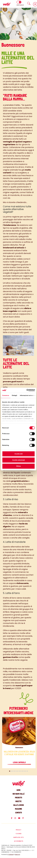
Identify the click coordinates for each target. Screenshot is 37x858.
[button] (29, 3)
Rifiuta (18, 466)
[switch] (32, 433)
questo (6, 236)
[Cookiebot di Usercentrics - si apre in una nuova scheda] (26, 390)
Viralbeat (10, 854)
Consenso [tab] (5, 395)
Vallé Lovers (18, 805)
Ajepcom (17, 854)
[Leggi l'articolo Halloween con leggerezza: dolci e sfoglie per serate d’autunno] (19, 731)
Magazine (18, 809)
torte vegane (21, 660)
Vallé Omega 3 (17, 261)
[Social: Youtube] (20, 819)
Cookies (18, 834)
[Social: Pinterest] (24, 819)
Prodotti (18, 797)
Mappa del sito (18, 837)
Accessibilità (18, 841)
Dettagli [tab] (14, 395)
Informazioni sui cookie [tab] (28, 395)
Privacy (18, 830)
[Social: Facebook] (12, 819)
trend (5, 75)
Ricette (18, 801)
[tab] (9, 771)
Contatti (18, 812)
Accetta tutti (19, 454)
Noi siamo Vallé (18, 794)
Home (18, 790)
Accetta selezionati (18, 460)
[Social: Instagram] (16, 819)
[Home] (6, 4)
